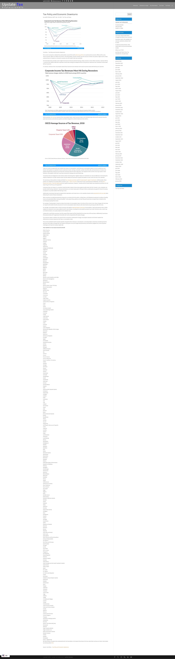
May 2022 (117, 122)
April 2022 (117, 124)
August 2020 (118, 166)
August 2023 (118, 90)
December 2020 (119, 158)
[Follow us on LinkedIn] (70, 1)
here (52, 642)
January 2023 (118, 105)
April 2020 (117, 174)
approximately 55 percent (78, 207)
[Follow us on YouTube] (72, 1)
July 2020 (117, 168)
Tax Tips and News (67, 17)
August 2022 (118, 115)
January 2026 (118, 61)
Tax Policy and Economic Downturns (60, 647)
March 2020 (118, 176)
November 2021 (119, 134)
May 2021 (117, 147)
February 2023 (118, 103)
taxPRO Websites (69, 657)
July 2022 (117, 118)
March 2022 (118, 126)
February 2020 (118, 179)
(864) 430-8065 (47, 1)
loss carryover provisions (71, 180)
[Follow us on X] (64, 1)
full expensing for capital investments (87, 180)
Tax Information (154, 5)
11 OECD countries (72, 181)
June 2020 (117, 170)
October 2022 (118, 111)
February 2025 (118, 73)
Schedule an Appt (144, 5)
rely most (53, 117)
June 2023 (117, 94)
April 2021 (117, 149)
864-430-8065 (120, 25)
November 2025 (119, 65)
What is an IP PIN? (119, 50)
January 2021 (118, 155)
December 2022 (119, 107)
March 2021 (118, 151)
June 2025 (117, 69)
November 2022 (119, 109)
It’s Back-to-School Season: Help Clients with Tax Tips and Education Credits (123, 46)
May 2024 (117, 86)
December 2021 (119, 132)
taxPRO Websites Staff (49, 17)
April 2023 (117, 99)
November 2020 (119, 160)
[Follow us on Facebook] (62, 1)
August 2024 (118, 80)
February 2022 (118, 128)
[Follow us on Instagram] (66, 1)
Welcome (135, 5)
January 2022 (118, 130)
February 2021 (118, 153)
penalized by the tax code (99, 193)
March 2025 (118, 71)
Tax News (167, 5)
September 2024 (119, 78)
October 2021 (118, 137)
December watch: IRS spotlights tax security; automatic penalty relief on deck (123, 41)
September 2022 (119, 113)
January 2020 (118, 181)
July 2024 (117, 82)
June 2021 (117, 145)
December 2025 (119, 63)
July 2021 (117, 143)
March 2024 (118, 88)
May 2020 (117, 172)
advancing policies (79, 55)
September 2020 (119, 164)
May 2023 (117, 97)
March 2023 (118, 101)
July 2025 (117, 67)
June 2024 (117, 84)
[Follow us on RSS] (68, 1)
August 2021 (118, 141)
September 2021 (119, 139)
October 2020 (118, 162)
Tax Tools (161, 5)
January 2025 (118, 76)
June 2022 (117, 120)
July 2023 (117, 92)
